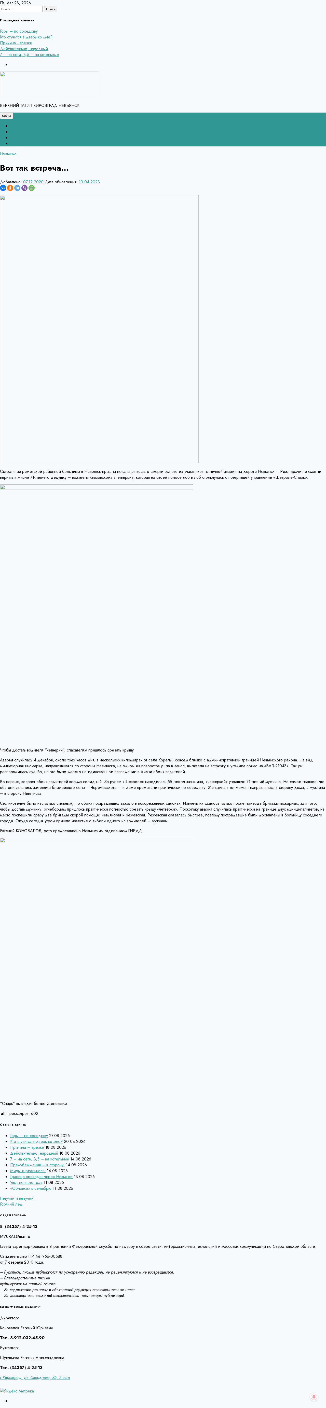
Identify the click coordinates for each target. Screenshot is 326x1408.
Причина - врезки (16, 43)
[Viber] (24, 188)
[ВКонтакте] (3, 188)
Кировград (20, 143)
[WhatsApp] (32, 188)
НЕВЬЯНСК (20, 132)
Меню (6, 115)
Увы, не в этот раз (26, 1182)
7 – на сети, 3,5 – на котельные (29, 55)
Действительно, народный (24, 49)
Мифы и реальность (28, 1171)
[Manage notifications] (314, 1397)
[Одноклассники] (10, 188)
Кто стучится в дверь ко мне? (26, 37)
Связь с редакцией (27, 126)
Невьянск (8, 153)
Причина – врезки (27, 1147)
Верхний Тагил (23, 138)
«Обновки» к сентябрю (30, 1188)
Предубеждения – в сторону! (37, 1165)
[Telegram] (17, 188)
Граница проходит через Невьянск (41, 1177)
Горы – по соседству (19, 31)
